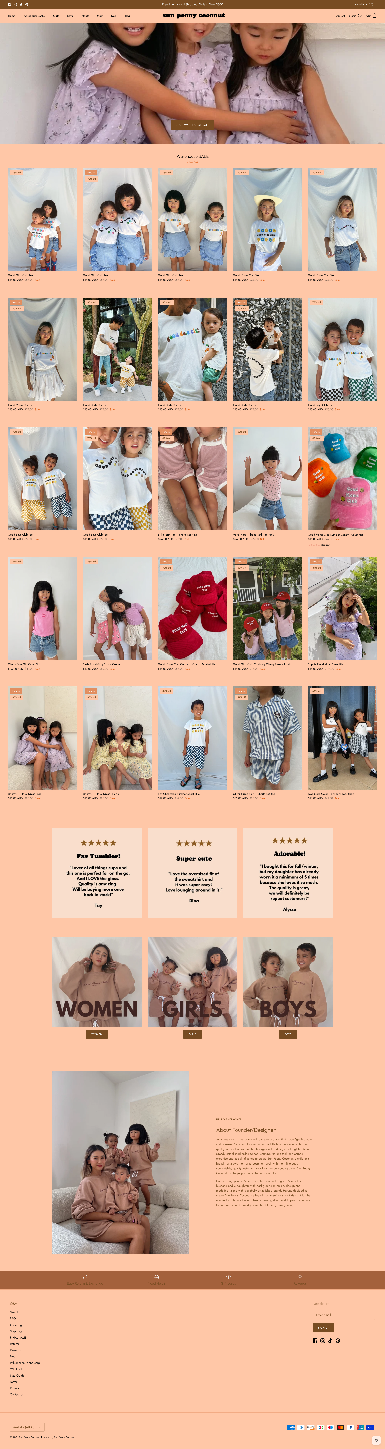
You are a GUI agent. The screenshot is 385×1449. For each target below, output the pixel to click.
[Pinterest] (26, 4)
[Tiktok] (21, 4)
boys (288, 1034)
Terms (13, 1382)
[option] (192, 83)
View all (192, 161)
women (96, 1034)
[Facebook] (9, 4)
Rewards (15, 1350)
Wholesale (16, 1369)
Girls (56, 16)
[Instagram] (15, 4)
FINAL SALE (18, 1337)
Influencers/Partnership (25, 1363)
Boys (70, 16)
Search (14, 1312)
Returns (14, 1344)
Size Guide (17, 1375)
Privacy (14, 1388)
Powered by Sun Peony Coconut (57, 1437)
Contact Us (17, 1394)
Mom (100, 16)
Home (11, 16)
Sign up (323, 1328)
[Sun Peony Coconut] (192, 16)
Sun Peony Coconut (29, 1437)
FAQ (13, 1318)
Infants (85, 16)
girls (192, 1034)
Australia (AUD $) (364, 4)
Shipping (16, 1331)
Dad (113, 16)
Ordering (16, 1325)
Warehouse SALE (34, 16)
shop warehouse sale (192, 125)
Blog (127, 16)
